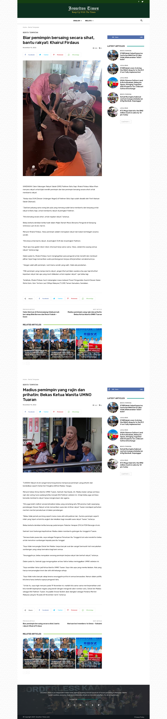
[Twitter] (142, 1)
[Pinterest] (86, 705)
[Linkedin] (80, 705)
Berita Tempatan (33, 27)
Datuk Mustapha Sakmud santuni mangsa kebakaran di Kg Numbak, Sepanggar (131, 99)
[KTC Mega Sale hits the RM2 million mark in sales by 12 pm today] (112, 111)
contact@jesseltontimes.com (88, 699)
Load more (125, 122)
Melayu (88, 21)
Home (25, 27)
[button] (141, 21)
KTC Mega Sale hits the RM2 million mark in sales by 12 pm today (131, 113)
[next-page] (27, 363)
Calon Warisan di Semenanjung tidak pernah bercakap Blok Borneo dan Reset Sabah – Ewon (41, 314)
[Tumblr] (92, 705)
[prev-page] (24, 363)
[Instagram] (74, 705)
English (76, 21)
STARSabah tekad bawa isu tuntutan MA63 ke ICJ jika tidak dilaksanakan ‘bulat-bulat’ (36, 354)
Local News (62, 350)
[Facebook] (138, 1)
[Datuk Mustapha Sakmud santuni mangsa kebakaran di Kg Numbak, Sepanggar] (112, 97)
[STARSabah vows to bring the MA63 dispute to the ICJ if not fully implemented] (62, 343)
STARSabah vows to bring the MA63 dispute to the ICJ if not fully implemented (62, 355)
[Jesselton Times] (83, 11)
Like (141, 37)
